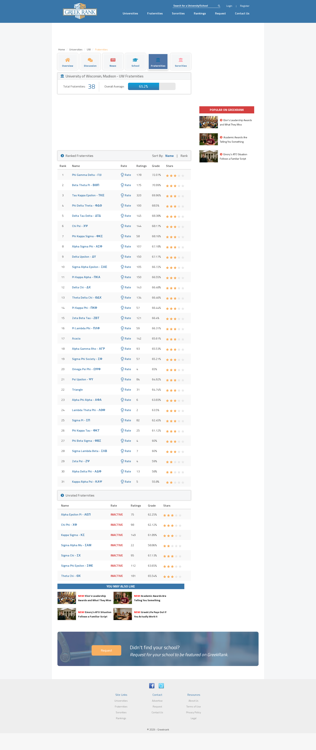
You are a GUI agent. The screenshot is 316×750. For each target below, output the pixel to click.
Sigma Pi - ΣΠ (81, 420)
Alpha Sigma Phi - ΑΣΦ (87, 246)
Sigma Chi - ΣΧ (71, 555)
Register (244, 6)
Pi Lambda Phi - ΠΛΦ (86, 328)
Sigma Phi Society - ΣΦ (87, 359)
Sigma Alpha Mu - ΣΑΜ (76, 545)
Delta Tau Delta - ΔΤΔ (86, 215)
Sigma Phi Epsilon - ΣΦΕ (77, 565)
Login (229, 6)
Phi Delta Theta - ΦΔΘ (87, 205)
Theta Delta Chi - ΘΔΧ (86, 297)
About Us (193, 701)
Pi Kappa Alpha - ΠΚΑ (86, 277)
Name (169, 155)
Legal (193, 718)
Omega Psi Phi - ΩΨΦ (86, 369)
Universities (130, 13)
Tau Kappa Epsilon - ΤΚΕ (88, 195)
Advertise (157, 701)
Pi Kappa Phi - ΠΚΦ (84, 308)
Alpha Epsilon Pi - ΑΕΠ (76, 514)
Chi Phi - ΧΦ (69, 524)
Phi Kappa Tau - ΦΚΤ (85, 430)
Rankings (200, 13)
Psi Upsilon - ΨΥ (82, 379)
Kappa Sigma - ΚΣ (73, 535)
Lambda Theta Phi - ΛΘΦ (88, 410)
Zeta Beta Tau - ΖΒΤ (85, 318)
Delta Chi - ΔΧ (81, 287)
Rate (127, 175)
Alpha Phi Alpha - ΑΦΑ (87, 400)
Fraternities (155, 13)
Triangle (77, 389)
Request (220, 13)
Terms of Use (193, 706)
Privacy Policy (193, 712)
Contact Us (242, 13)
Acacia (76, 338)
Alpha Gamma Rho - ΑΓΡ (88, 348)
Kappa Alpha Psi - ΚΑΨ (87, 481)
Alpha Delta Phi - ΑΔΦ (86, 471)
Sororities (178, 13)
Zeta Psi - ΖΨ (81, 461)
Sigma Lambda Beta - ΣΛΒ (89, 451)
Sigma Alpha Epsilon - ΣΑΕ (89, 267)
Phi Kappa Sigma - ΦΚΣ (87, 236)
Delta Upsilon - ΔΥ (84, 256)
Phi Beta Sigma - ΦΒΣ (86, 440)
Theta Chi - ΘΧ (71, 576)
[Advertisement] (124, 121)
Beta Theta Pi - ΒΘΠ (85, 185)
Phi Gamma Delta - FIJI (86, 175)
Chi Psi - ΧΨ (80, 226)
